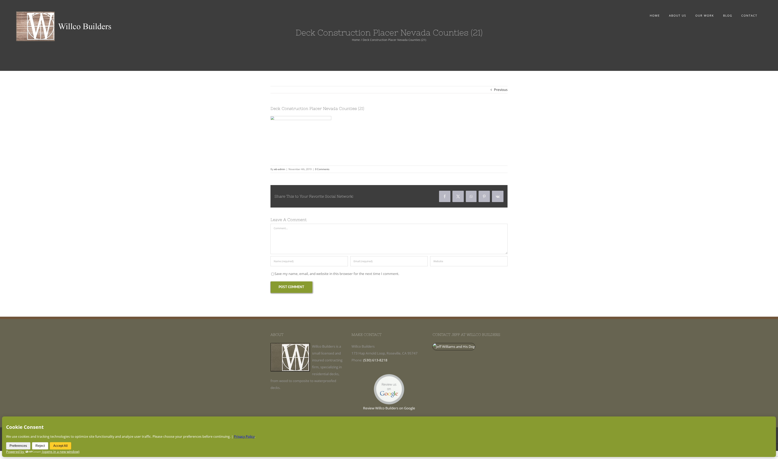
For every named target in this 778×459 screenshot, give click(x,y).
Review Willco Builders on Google (389, 408)
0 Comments (322, 169)
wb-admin (279, 169)
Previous (501, 89)
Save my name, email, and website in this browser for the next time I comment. (337, 273)
